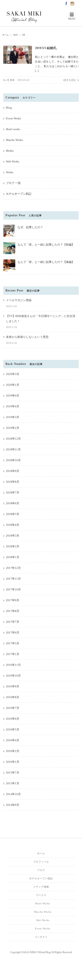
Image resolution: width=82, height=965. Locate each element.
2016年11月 (13, 664)
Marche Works (14, 140)
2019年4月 (12, 406)
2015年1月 (12, 783)
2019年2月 (12, 428)
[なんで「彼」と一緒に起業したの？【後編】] (9, 261)
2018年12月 (13, 438)
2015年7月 (12, 772)
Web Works (12, 161)
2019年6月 (12, 395)
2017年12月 (13, 568)
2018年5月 (12, 514)
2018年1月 (12, 557)
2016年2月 (12, 751)
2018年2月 (12, 546)
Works (9, 172)
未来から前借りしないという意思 (27, 337)
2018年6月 (12, 503)
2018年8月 (12, 481)
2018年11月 (13, 449)
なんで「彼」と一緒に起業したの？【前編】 (45, 244)
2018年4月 (12, 524)
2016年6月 (12, 718)
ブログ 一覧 (13, 183)
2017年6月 (12, 632)
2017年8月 (12, 611)
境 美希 (11, 80)
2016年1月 (12, 761)
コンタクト (41, 937)
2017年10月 (13, 589)
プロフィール (41, 861)
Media (10, 150)
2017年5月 (12, 643)
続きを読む (70, 80)
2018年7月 (12, 492)
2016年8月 (12, 697)
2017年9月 (12, 600)
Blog (9, 107)
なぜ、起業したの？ (30, 227)
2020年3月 (12, 374)
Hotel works (13, 129)
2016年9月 (12, 686)
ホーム (41, 853)
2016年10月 (13, 675)
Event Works (13, 118)
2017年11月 (13, 578)
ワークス (41, 895)
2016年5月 (12, 729)
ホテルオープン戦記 (18, 193)
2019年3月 (12, 417)
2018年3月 (12, 535)
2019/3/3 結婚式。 (47, 48)
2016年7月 (12, 708)
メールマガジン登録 (18, 300)
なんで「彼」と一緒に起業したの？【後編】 (45, 262)
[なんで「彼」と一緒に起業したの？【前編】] (9, 244)
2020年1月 (12, 384)
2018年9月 (12, 471)
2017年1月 (12, 654)
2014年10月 (13, 794)
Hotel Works (42, 903)
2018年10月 (13, 460)
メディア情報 (41, 886)
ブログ (41, 870)
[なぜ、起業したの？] (9, 226)
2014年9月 (12, 805)
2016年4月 (12, 740)
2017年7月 (12, 621)
